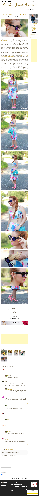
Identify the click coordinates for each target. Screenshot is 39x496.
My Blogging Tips (23, 11)
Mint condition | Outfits (22, 355)
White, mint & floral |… (10, 355)
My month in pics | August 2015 (23, 14)
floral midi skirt (7, 363)
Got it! (32, 493)
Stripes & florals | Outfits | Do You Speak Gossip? (11, 446)
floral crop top (4, 363)
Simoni (5, 381)
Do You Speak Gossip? (20, 482)
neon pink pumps (23, 363)
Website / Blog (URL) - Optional (15, 470)
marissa (5, 369)
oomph (5, 425)
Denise (5, 396)
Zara (14, 489)
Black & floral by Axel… (4, 355)
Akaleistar (6, 413)
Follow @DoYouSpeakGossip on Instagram (19, 478)
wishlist (13, 489)
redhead (26, 486)
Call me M (8, 375)
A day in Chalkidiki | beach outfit (6, 14)
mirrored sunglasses (19, 363)
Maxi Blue (11, 372)
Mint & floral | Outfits (16, 355)
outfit (23, 484)
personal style (13, 486)
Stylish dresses (12, 401)
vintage (11, 489)
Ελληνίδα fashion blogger (20, 489)
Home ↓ (14, 11)
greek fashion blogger (14, 363)
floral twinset (10, 363)
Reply (27, 403)
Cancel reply (11, 449)
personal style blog (20, 486)
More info (33, 491)
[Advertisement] (14, 339)
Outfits (17, 11)
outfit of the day (26, 484)
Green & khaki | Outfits (4, 361)
